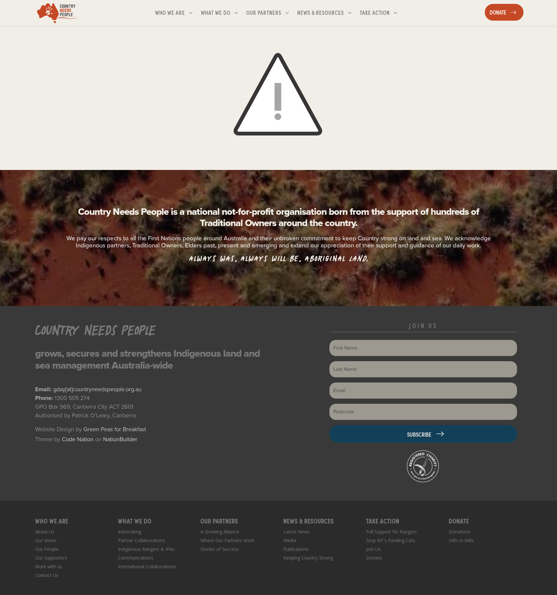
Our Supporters (51, 558)
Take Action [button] (381, 12)
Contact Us (46, 575)
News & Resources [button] (321, 12)
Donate (374, 558)
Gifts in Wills (461, 540)
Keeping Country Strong (308, 558)
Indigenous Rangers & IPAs (146, 549)
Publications (295, 549)
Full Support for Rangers (391, 532)
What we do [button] (222, 12)
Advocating (129, 532)
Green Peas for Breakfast (114, 429)
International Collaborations (147, 566)
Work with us (48, 566)
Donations (460, 532)
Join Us (373, 549)
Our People (47, 549)
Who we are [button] (176, 12)
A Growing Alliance (219, 532)
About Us (44, 532)
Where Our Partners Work (227, 540)
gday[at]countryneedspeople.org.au (97, 389)
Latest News (296, 532)
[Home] (57, 13)
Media (289, 540)
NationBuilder (120, 439)
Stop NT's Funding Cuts (390, 540)
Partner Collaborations (141, 540)
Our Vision (45, 540)
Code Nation (77, 439)
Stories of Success (219, 549)
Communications (135, 558)
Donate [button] (506, 12)
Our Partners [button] (270, 12)
